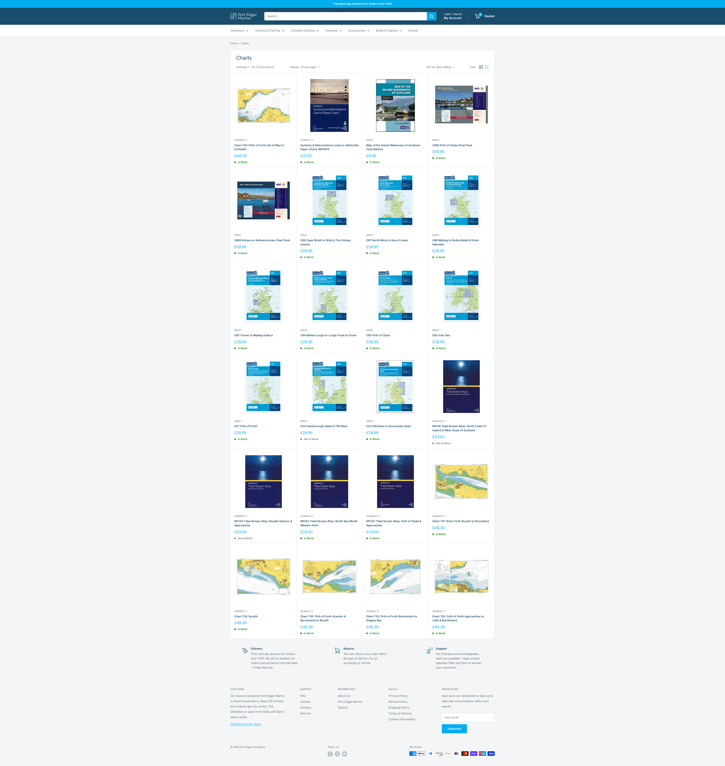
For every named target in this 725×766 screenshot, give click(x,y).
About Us (344, 696)
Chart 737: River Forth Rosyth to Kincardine (460, 521)
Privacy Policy (398, 696)
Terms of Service (400, 713)
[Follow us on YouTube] (344, 754)
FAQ (302, 696)
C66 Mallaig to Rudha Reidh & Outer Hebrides (455, 242)
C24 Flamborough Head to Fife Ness (324, 426)
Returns (305, 713)
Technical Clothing (267, 30)
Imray (369, 140)
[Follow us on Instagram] (337, 754)
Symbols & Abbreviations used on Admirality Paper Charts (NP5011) (329, 147)
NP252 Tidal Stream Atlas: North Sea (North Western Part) (329, 523)
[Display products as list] (487, 67)
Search (343, 707)
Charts (245, 43)
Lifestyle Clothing (303, 30)
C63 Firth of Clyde (378, 335)
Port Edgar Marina (350, 701)
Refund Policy (398, 701)
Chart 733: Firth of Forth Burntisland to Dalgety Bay (391, 618)
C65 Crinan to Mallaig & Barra (253, 335)
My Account (453, 18)
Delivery (305, 707)
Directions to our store (245, 724)
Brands (413, 30)
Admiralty (240, 140)
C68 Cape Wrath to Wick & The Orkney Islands (325, 242)
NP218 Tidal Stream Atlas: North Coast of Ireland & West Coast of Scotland (459, 428)
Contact (305, 701)
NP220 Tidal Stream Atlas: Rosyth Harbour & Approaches (263, 523)
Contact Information (402, 719)
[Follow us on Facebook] (330, 754)
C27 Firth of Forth (245, 426)
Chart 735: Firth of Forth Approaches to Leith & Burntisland (458, 618)
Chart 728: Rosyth (246, 616)
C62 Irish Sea (441, 335)
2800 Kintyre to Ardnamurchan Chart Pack (262, 240)
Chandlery (237, 30)
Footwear (331, 30)
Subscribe (454, 728)
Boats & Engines (387, 30)
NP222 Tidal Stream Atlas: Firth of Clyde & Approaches (393, 523)
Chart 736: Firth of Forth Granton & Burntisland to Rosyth (323, 618)
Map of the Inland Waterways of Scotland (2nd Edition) (393, 147)
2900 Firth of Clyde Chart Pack (452, 145)
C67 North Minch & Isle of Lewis (387, 240)
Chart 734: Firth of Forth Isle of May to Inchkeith (259, 147)
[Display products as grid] (481, 67)
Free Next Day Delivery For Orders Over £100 (362, 3)
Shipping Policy (399, 707)
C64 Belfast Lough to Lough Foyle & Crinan (328, 335)
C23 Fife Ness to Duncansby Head (388, 426)
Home (233, 43)
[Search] (431, 16)
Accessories (357, 30)
